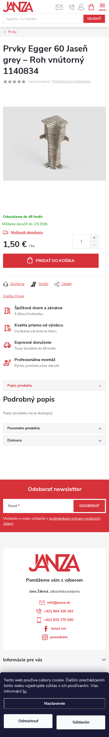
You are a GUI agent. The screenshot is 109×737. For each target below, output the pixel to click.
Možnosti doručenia (27, 232)
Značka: (13, 296)
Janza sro (58, 628)
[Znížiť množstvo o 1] (94, 244)
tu (24, 691)
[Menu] (102, 6)
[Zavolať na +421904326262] (72, 7)
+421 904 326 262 (58, 611)
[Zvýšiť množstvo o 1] (94, 238)
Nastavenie (54, 703)
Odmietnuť (28, 721)
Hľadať (94, 19)
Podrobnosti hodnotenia (71, 81)
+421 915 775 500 (58, 619)
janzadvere (58, 637)
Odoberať (89, 505)
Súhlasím (80, 722)
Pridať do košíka (55, 261)
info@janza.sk (58, 602)
